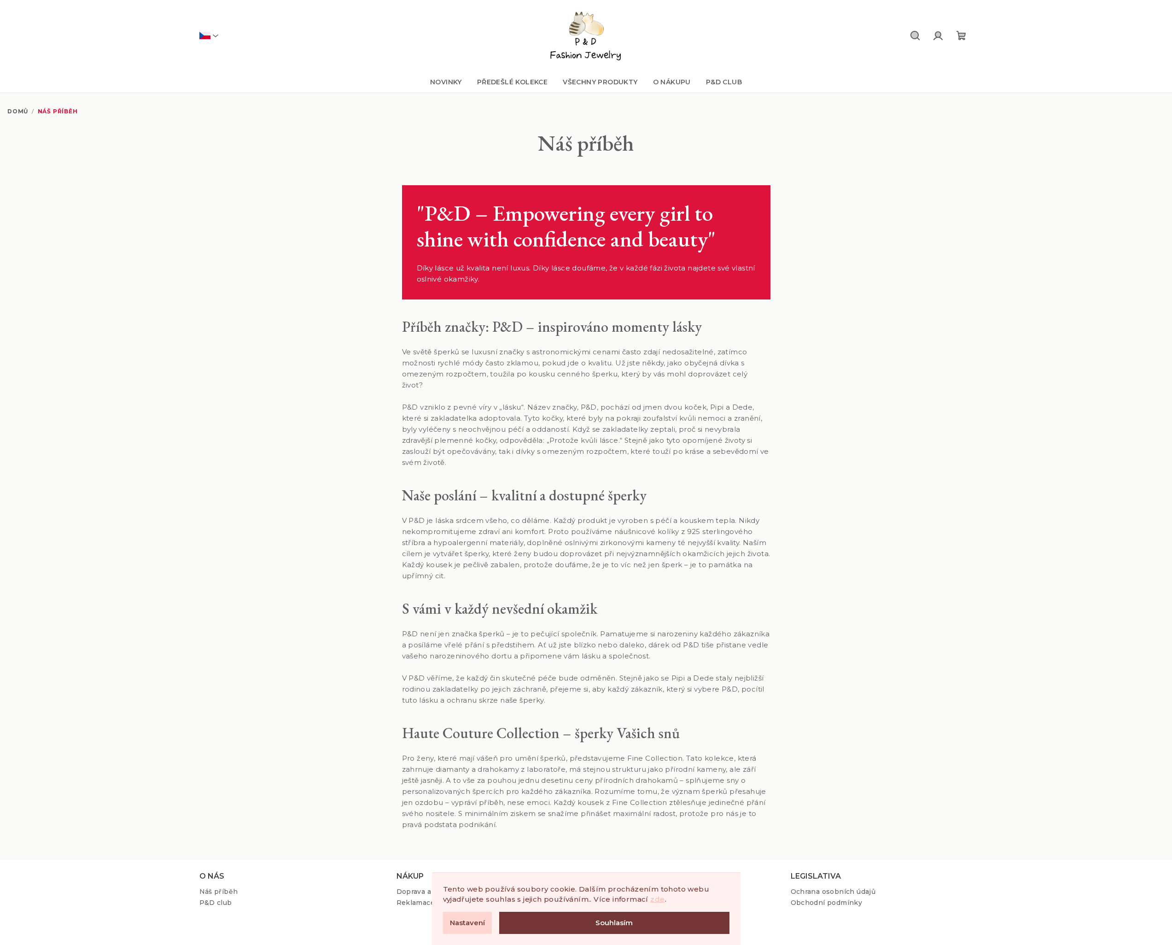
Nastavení (467, 922)
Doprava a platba (425, 891)
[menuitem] (446, 82)
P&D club (215, 902)
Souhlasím (614, 922)
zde (657, 899)
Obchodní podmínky (827, 902)
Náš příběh (218, 891)
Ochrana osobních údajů (833, 891)
